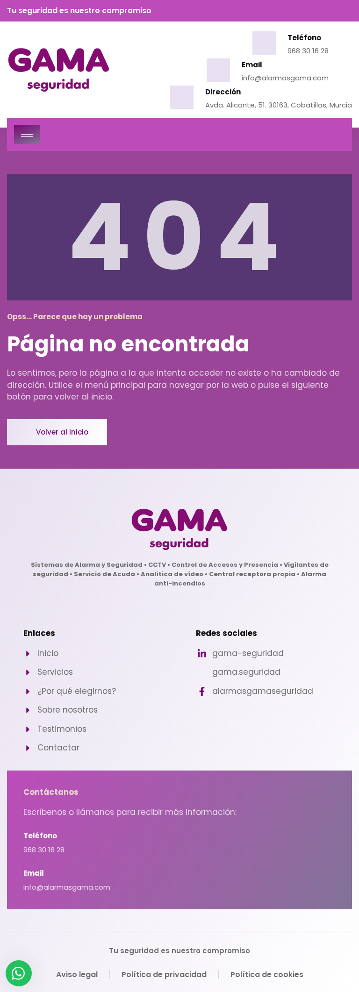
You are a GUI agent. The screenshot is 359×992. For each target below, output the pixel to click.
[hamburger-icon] (27, 134)
